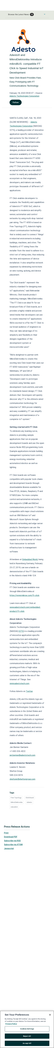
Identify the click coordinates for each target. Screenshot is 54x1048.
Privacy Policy (11, 1024)
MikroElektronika (16, 802)
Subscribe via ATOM (13, 844)
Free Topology (16, 798)
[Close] (50, 1015)
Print (6, 833)
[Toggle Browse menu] (44, 14)
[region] (27, 1029)
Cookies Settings (27, 1029)
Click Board (30, 798)
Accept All (27, 1043)
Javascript (9, 848)
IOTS (21, 631)
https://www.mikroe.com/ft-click (24, 595)
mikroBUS (14, 807)
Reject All (27, 1036)
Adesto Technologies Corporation (24, 96)
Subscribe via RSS (12, 840)
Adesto (29, 802)
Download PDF (10, 837)
